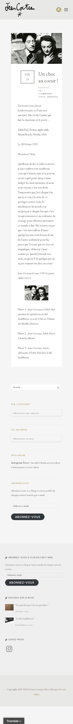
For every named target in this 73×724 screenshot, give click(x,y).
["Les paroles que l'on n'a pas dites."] (9, 607)
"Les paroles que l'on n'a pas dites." (32, 605)
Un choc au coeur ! (48, 77)
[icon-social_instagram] (58, 9)
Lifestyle (52, 97)
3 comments (45, 94)
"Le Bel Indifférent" (24, 618)
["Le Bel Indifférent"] (9, 620)
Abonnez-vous (27, 517)
